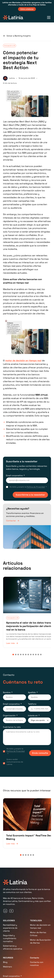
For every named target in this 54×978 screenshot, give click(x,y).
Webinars (7, 954)
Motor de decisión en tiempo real (40, 914)
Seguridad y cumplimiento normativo (9, 926)
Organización (9, 709)
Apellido (32, 686)
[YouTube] (11, 899)
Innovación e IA (9, 46)
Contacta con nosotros (36, 952)
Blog (5, 950)
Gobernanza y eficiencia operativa (12, 935)
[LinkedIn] (5, 899)
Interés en (33, 709)
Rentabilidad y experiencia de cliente (10, 916)
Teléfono (32, 697)
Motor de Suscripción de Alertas (40, 929)
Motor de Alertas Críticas (38, 922)
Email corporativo (14, 475)
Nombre (7, 686)
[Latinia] (13, 17)
